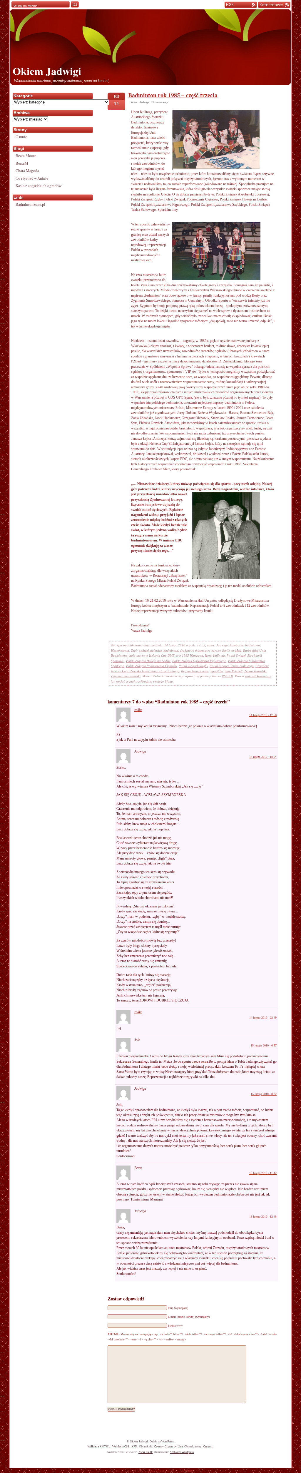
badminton (252, 645)
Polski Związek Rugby (193, 666)
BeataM (22, 163)
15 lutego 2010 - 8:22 (264, 1094)
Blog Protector (159, 1470)
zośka (138, 710)
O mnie (21, 137)
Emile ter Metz (231, 650)
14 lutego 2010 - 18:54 (263, 756)
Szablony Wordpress (182, 1452)
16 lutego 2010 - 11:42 (263, 1173)
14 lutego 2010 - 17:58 (263, 715)
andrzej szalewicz (150, 650)
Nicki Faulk (145, 1452)
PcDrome (185, 1470)
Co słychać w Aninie (32, 178)
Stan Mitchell (234, 671)
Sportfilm (216, 671)
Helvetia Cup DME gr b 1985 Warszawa (176, 655)
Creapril (208, 1446)
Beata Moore (26, 155)
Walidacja (99, 1446)
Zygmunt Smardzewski (126, 676)
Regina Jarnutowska (195, 671)
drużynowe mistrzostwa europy (200, 650)
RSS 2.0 (227, 676)
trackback (142, 681)
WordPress (167, 1441)
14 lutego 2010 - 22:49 (263, 1017)
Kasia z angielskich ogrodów (38, 185)
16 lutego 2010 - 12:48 (263, 1216)
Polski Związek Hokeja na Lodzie (148, 661)
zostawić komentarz (258, 676)
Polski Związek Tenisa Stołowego (232, 666)
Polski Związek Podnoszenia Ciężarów (151, 666)
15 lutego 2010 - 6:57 (264, 1045)
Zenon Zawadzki (255, 671)
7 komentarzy (159, 102)
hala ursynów (138, 655)
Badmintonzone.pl (30, 204)
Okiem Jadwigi (47, 70)
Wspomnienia (120, 650)
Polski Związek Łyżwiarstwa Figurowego (199, 661)
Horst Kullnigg (215, 655)
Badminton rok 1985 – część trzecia (173, 95)
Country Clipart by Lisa (168, 1446)
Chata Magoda (27, 170)
